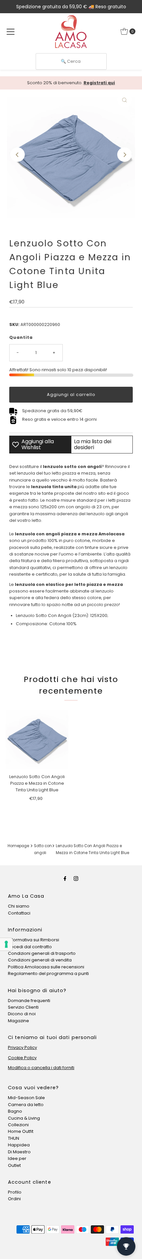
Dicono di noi (22, 1014)
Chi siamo (18, 906)
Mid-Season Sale (26, 1097)
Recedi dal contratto (30, 947)
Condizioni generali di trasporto (42, 953)
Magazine (18, 1021)
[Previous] (17, 154)
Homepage (18, 845)
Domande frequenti (29, 1000)
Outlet (14, 1165)
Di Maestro (19, 1152)
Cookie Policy (22, 1058)
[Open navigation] (10, 31)
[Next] (124, 154)
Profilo (14, 1192)
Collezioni (18, 1125)
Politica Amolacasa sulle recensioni (46, 967)
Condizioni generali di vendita (40, 960)
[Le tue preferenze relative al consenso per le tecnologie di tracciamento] (6, 944)
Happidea (19, 1145)
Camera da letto (26, 1104)
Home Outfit (20, 1131)
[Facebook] (65, 878)
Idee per (17, 1158)
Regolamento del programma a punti (48, 973)
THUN (13, 1138)
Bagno (15, 1111)
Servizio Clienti (23, 1007)
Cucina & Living (24, 1118)
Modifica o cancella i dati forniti (41, 1067)
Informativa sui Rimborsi (33, 940)
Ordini (14, 1199)
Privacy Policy (22, 1047)
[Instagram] (76, 878)
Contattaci (19, 913)
